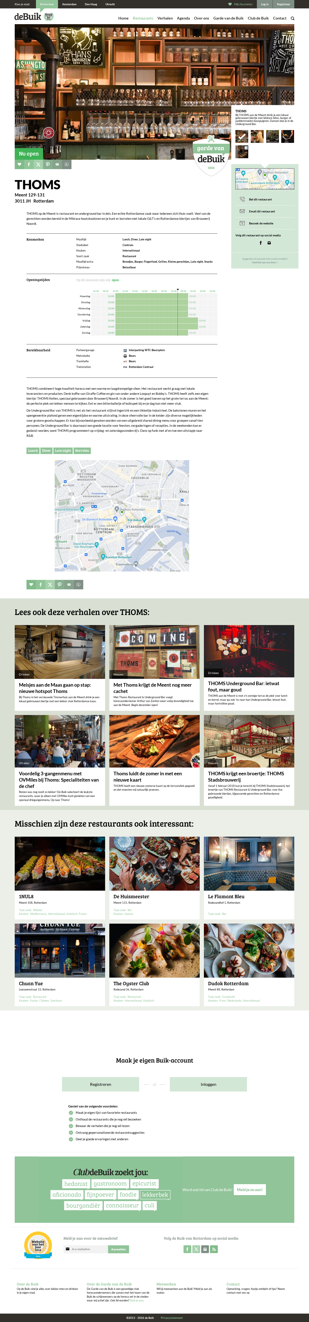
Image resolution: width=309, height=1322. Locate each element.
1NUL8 (26, 896)
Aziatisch (71, 913)
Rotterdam (47, 4)
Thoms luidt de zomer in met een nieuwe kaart (148, 776)
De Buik (28, 16)
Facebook (261, 243)
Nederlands (234, 1000)
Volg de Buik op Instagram (205, 1249)
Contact (280, 18)
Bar (130, 910)
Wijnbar (37, 910)
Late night (63, 450)
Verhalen (165, 18)
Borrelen (82, 450)
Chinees (44, 1000)
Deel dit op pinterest (48, 164)
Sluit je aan (136, 1300)
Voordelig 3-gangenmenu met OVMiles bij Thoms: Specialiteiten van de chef (59, 779)
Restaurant (39, 996)
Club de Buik (258, 18)
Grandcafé (228, 996)
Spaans (129, 913)
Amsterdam (69, 4)
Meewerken (166, 1283)
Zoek (282, 24)
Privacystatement (172, 1317)
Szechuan (56, 1000)
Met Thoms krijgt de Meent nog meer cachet (153, 688)
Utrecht (110, 4)
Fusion (83, 913)
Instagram (269, 243)
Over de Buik (27, 1283)
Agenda (183, 18)
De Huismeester (131, 896)
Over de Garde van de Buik (109, 1283)
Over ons (201, 18)
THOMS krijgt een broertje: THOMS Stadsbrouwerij (246, 776)
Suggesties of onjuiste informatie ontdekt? (265, 260)
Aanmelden (118, 1249)
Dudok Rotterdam (228, 983)
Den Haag (91, 4)
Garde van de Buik (228, 18)
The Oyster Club (131, 983)
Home (123, 18)
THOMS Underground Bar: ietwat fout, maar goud (243, 686)
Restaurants (143, 18)
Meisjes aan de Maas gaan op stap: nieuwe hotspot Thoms (55, 688)
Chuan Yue (31, 983)
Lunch (33, 450)
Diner (46, 450)
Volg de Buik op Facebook (187, 1249)
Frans (222, 1000)
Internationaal (56, 913)
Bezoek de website (261, 223)
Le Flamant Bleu (226, 896)
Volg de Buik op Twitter (196, 1249)
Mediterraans (38, 913)
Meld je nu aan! (250, 1189)
